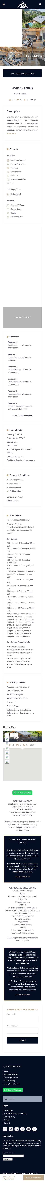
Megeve (17, 94)
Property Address (17, 682)
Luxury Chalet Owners (12, 1084)
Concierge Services (22, 994)
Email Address (8, 1153)
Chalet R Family (11, 738)
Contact (7, 1123)
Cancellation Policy (15, 497)
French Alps (26, 94)
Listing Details (16, 430)
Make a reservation (33, 1178)
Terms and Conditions (19, 475)
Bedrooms (14, 337)
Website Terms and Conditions (15, 1113)
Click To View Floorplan (22, 416)
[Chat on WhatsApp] (22, 793)
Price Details (15, 515)
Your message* (12, 1026)
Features (14, 149)
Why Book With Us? (22, 877)
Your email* (11, 1014)
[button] (22, 753)
